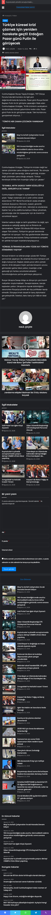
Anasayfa (7, 16)
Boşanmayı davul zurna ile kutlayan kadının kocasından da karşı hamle (32, 772)
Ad (3, 532)
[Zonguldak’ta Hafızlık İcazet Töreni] (13, 471)
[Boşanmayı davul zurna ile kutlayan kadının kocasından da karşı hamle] (9, 774)
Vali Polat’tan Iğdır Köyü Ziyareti (12, 426)
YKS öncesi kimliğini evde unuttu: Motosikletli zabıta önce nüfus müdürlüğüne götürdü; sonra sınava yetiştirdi (33, 601)
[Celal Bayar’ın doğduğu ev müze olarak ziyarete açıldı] (9, 647)
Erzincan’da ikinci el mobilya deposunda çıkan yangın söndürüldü (29, 656)
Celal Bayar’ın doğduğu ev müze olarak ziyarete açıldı (31, 645)
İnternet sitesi (7, 550)
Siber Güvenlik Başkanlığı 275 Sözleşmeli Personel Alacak (37, 427)
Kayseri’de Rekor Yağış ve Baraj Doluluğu (37, 480)
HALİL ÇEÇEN (10, 49)
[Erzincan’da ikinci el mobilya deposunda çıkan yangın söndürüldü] (9, 657)
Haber (14, 16)
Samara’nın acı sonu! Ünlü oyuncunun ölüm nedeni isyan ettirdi (30, 741)
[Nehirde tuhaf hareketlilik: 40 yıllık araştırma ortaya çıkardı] (9, 668)
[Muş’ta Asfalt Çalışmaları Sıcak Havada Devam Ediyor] (8, 137)
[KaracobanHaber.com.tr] (25, 7)
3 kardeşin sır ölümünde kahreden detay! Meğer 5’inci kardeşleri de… (36, 453)
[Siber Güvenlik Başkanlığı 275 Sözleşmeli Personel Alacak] (37, 417)
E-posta (5, 541)
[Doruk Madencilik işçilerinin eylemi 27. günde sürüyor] (9, 799)
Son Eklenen (25, 579)
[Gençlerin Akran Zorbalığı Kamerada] (9, 753)
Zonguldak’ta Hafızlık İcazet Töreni (11, 480)
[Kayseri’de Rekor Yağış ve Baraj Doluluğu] (37, 471)
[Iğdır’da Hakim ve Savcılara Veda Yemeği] (9, 710)
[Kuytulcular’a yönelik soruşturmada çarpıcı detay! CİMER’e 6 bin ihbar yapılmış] (13, 443)
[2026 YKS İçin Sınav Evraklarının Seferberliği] (9, 731)
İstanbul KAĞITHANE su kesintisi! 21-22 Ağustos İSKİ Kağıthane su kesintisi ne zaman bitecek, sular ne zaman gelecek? (32, 786)
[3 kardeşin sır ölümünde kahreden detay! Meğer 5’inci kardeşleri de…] (37, 443)
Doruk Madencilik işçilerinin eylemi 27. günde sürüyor (32, 797)
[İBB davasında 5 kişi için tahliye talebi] (9, 764)
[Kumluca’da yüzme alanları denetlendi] (9, 721)
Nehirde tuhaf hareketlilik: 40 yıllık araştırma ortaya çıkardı (32, 666)
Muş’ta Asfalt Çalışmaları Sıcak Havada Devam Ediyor (31, 588)
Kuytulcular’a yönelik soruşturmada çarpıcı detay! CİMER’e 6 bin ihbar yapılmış (13, 454)
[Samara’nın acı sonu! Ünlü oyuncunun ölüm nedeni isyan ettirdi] (9, 742)
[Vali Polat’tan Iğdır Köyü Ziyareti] (13, 417)
